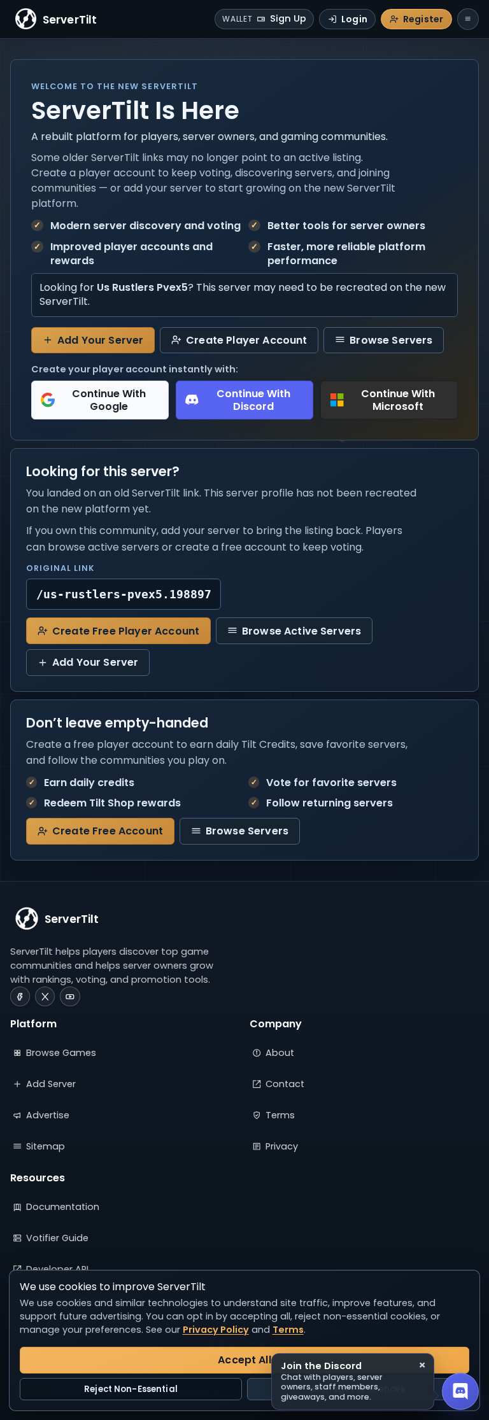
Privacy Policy (216, 1329)
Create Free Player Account (125, 631)
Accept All (244, 1360)
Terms (280, 1115)
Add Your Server (100, 340)
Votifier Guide (57, 1238)
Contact (285, 1084)
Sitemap (45, 1146)
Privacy (282, 1146)
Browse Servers (391, 340)
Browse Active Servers (301, 631)
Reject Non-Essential (131, 1389)
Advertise (47, 1115)
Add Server (51, 1084)
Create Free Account (107, 831)
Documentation (62, 1206)
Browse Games (61, 1052)
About (280, 1052)
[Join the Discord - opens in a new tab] (460, 1391)
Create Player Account (246, 340)
